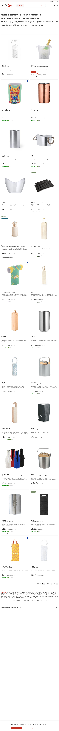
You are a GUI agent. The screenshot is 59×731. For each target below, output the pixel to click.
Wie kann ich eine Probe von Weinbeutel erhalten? (11, 604)
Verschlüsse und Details (22, 25)
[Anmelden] (51, 5)
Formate (14, 25)
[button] (56, 1)
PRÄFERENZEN (27, 728)
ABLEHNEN (37, 728)
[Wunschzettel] (54, 5)
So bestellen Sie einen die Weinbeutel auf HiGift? (11, 607)
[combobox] (31, 5)
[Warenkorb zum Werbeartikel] (57, 5)
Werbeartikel (4, 592)
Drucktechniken (31, 25)
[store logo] (9, 5)
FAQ (42, 25)
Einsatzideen (37, 25)
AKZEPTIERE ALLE (17, 728)
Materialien (9, 25)
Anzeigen (39, 583)
